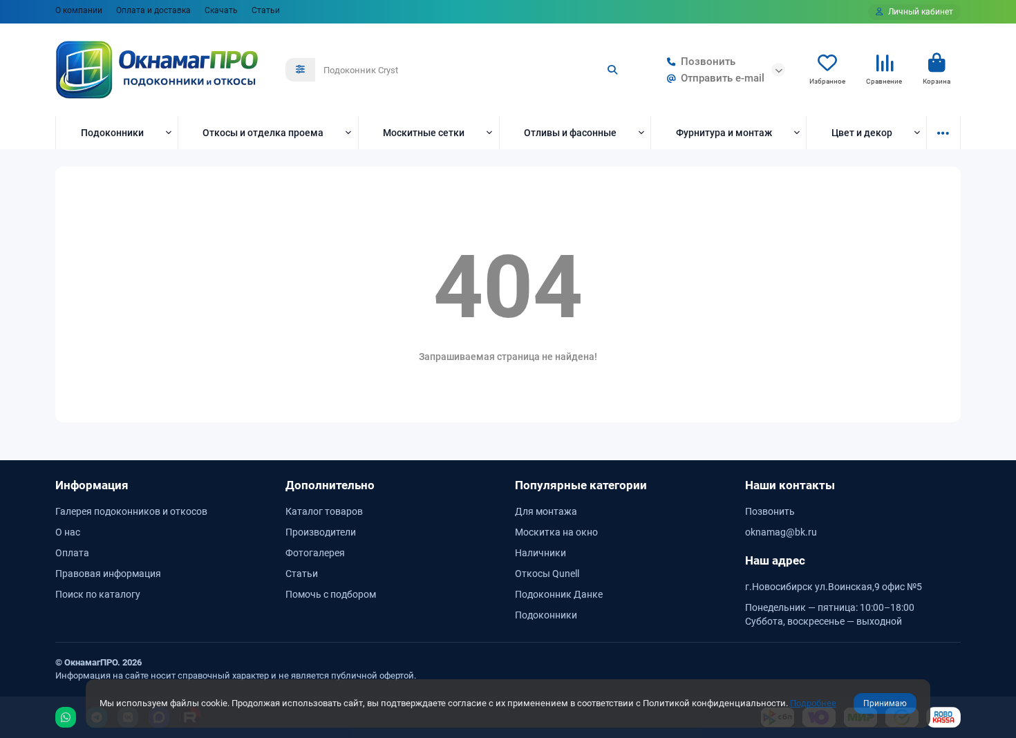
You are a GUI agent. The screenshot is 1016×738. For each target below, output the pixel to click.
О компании (78, 10)
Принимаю (885, 703)
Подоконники (112, 132)
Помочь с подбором (330, 594)
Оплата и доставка (153, 10)
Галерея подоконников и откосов (131, 511)
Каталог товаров (324, 511)
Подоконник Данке (559, 594)
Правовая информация (108, 573)
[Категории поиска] (300, 70)
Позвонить (708, 61)
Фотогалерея (315, 552)
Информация (92, 485)
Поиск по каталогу (97, 594)
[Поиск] (612, 70)
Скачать (221, 10)
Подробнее (813, 703)
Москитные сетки (423, 132)
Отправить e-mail (722, 78)
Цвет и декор (861, 132)
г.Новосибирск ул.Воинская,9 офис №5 (833, 586)
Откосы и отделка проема (263, 132)
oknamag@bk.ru (781, 532)
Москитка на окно (556, 532)
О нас (67, 532)
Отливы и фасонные (570, 132)
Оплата (72, 552)
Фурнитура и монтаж (724, 132)
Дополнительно (330, 485)
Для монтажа (546, 511)
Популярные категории (581, 485)
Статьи (266, 10)
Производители (320, 532)
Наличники (540, 552)
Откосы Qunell (547, 573)
